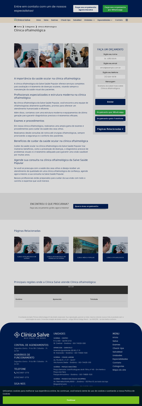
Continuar (71, 400)
